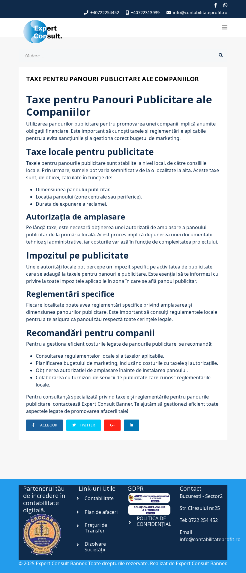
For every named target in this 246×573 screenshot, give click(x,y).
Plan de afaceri (101, 512)
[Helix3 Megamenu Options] (224, 27)
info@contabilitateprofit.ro (200, 12)
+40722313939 (145, 12)
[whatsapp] (225, 5)
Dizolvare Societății (95, 547)
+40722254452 (104, 12)
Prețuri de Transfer (96, 528)
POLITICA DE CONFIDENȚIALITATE (161, 521)
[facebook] (215, 5)
